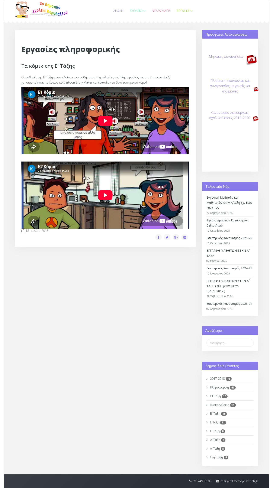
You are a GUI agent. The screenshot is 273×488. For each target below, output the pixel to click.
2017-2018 (219, 379)
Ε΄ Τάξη (217, 422)
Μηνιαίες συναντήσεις (226, 56)
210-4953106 (202, 481)
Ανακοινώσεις (221, 405)
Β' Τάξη (217, 413)
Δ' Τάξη (216, 440)
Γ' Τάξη (216, 431)
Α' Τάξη (216, 448)
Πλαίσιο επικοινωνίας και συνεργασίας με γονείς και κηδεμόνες (230, 86)
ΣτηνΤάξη (218, 457)
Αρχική (118, 11)
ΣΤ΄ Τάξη (217, 396)
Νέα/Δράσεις (161, 11)
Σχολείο (136, 11)
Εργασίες (183, 11)
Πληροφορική (221, 387)
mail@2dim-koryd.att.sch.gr (239, 481)
